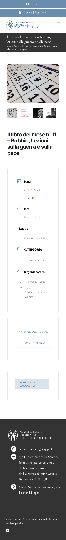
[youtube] (7, 531)
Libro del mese (35, 260)
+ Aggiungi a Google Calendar (34, 331)
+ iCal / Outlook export (34, 343)
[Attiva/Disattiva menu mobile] (58, 24)
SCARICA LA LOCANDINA (27, 384)
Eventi (17, 45)
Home (8, 45)
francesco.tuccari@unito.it (36, 294)
